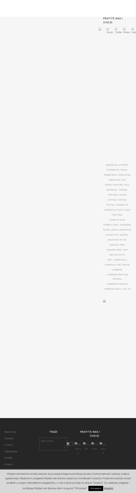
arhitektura (113, 169)
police (114, 229)
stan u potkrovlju (117, 259)
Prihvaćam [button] (95, 488)
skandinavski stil (117, 239)
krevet (123, 194)
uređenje (117, 269)
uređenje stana (112, 289)
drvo (126, 184)
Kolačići (8, 464)
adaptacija (112, 165)
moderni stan (110, 224)
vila (124, 289)
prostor (124, 234)
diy (123, 179)
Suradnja (8, 438)
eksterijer (112, 189)
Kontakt (8, 458)
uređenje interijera (117, 284)
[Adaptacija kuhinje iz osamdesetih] (26, 132)
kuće (127, 209)
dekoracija (124, 174)
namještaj (125, 224)
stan (125, 249)
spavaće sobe (114, 249)
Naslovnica (10, 432)
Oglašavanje (10, 451)
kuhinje (122, 199)
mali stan (117, 214)
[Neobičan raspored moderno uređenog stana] (26, 35)
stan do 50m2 (117, 254)
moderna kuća (117, 219)
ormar (106, 229)
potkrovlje (125, 229)
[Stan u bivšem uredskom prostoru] (71, 40)
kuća (120, 209)
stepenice (110, 264)
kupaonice (110, 209)
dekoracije (115, 179)
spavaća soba (117, 244)
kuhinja (112, 199)
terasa (126, 264)
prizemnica (112, 234)
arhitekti (123, 165)
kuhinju (110, 204)
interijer (123, 189)
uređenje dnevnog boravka (117, 276)
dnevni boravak (114, 184)
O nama (8, 445)
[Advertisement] (119, 93)
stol (119, 264)
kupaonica (122, 204)
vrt (129, 289)
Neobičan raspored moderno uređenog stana (22, 58)
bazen (124, 169)
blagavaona (110, 174)
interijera (113, 194)
